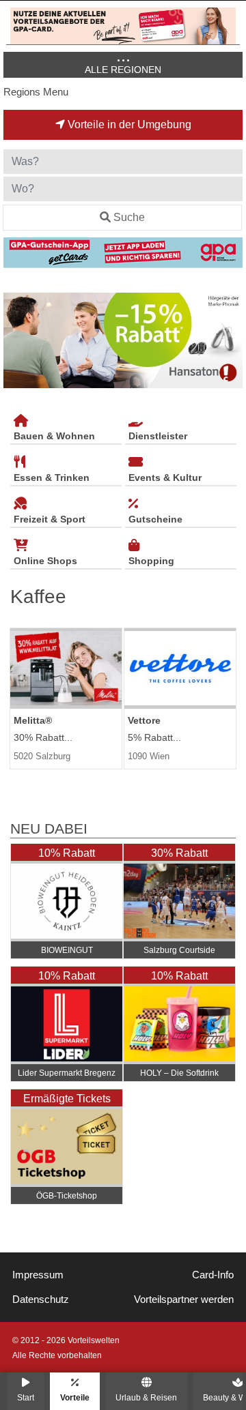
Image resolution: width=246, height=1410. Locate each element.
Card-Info (213, 1274)
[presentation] (16, 340)
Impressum (38, 1274)
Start (25, 1397)
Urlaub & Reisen (146, 1397)
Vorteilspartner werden (184, 1299)
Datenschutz (40, 1299)
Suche (129, 217)
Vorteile (75, 1397)
